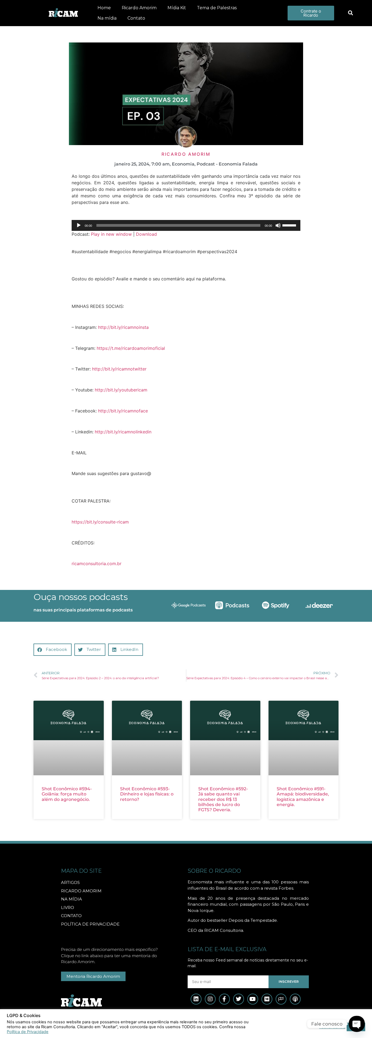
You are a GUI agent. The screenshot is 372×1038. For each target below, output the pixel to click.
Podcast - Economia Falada (227, 164)
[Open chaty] (357, 1024)
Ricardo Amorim (139, 7)
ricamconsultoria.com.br (96, 563)
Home (104, 7)
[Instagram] (210, 999)
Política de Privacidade (27, 1031)
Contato (136, 18)
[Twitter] (238, 999)
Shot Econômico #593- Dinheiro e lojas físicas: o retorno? (146, 794)
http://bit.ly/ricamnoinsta (123, 327)
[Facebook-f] (224, 999)
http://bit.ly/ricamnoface (123, 411)
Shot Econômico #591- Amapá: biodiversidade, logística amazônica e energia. (303, 796)
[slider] (290, 225)
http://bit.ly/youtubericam (121, 390)
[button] (350, 13)
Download (146, 234)
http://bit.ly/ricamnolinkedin (123, 431)
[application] (186, 225)
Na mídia (107, 18)
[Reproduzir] (78, 225)
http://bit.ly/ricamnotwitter (119, 369)
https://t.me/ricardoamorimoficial (131, 348)
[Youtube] (252, 999)
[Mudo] (278, 225)
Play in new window (111, 234)
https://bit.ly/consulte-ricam (100, 522)
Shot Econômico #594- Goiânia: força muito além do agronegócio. (67, 794)
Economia (183, 164)
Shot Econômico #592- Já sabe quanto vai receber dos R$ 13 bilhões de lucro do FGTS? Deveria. (223, 799)
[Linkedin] (196, 999)
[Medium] (266, 999)
